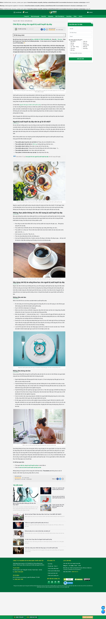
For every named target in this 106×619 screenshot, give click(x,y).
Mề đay (72, 43)
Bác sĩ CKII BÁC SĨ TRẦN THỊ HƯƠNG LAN (41, 39)
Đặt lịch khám (88, 617)
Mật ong (35, 144)
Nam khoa (73, 41)
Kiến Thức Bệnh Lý (59, 16)
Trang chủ (26, 16)
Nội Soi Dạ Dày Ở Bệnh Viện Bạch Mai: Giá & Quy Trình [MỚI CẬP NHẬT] (43, 514)
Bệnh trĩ (85, 43)
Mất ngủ (85, 46)
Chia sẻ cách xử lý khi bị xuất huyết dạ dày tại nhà (58, 497)
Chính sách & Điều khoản (54, 570)
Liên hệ (80, 16)
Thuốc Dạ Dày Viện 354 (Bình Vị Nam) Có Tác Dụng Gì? (58, 506)
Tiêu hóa (22, 20)
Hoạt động (68, 16)
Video (75, 16)
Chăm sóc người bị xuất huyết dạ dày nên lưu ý (58, 488)
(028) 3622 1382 (18, 579)
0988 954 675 (75, 571)
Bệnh (19, 20)
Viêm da (85, 41)
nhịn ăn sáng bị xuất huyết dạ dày (29, 465)
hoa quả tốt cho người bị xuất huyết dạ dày (37, 156)
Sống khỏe (50, 16)
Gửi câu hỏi (80, 59)
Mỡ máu (72, 50)
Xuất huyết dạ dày (28, 20)
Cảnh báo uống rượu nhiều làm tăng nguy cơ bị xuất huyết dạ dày (41, 547)
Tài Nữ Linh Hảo (22, 29)
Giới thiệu (50, 563)
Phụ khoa (73, 48)
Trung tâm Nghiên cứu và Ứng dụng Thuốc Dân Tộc (53, 11)
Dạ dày (72, 45)
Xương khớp (86, 45)
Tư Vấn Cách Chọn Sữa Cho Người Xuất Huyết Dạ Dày (38, 539)
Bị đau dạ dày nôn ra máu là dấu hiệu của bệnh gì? (37, 531)
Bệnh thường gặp (35, 16)
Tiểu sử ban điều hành (53, 568)
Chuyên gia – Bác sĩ (52, 566)
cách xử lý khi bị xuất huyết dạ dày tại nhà (30, 467)
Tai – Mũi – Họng (75, 46)
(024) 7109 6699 (18, 571)
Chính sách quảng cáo (53, 575)
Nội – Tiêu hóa (58, 39)
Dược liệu (43, 16)
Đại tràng (85, 48)
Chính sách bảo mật (52, 573)
